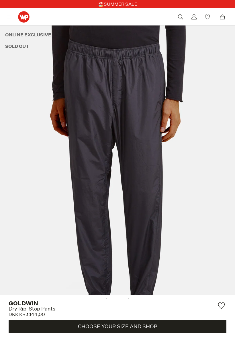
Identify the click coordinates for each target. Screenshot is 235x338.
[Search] (180, 17)
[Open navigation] (10, 17)
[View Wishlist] (208, 17)
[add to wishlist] (222, 305)
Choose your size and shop (117, 326)
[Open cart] (222, 17)
